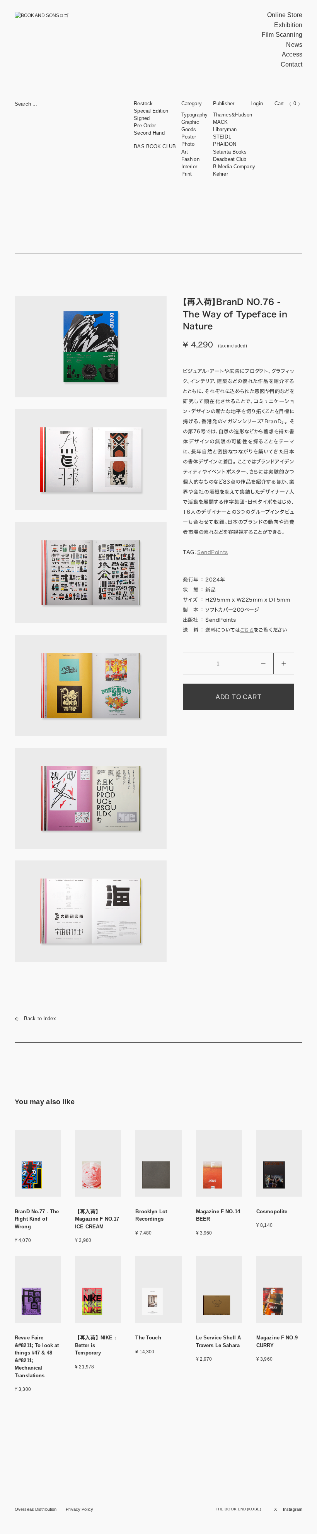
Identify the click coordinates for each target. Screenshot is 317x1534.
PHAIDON (224, 144)
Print (186, 174)
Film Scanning (282, 34)
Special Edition (151, 111)
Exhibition (288, 25)
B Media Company (234, 166)
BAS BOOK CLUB (155, 146)
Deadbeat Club (230, 159)
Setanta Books (230, 152)
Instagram (292, 1509)
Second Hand (149, 133)
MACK (220, 122)
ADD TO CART (239, 697)
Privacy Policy (79, 1509)
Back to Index (40, 1018)
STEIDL (222, 137)
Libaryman (225, 129)
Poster (188, 137)
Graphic (190, 122)
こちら (247, 630)
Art (184, 152)
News (294, 44)
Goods (188, 129)
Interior (189, 166)
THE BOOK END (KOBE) (238, 1509)
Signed (142, 118)
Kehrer (220, 174)
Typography (194, 115)
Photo (188, 144)
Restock (143, 103)
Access (292, 54)
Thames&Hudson (232, 115)
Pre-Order (145, 125)
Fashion (190, 159)
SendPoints (212, 552)
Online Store (284, 15)
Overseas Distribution (35, 1509)
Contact (291, 64)
